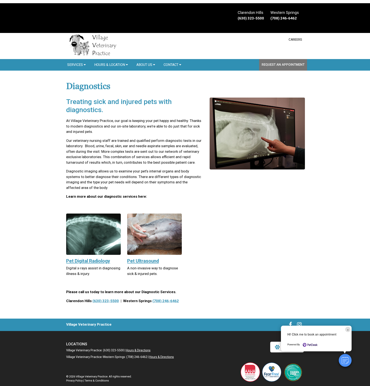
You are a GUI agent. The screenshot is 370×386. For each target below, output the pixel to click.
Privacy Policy (74, 380)
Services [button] (75, 65)
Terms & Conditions (97, 380)
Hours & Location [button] (110, 65)
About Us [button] (144, 65)
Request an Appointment (283, 65)
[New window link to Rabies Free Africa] (293, 372)
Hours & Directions (138, 350)
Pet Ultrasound (143, 261)
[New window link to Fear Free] (271, 372)
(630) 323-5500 (105, 301)
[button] (345, 360)
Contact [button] (171, 65)
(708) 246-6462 (165, 301)
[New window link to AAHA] (250, 372)
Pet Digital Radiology (88, 261)
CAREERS (295, 40)
